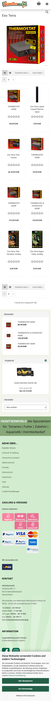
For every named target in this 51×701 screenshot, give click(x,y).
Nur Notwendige (25, 689)
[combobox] (21, 73)
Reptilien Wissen (9, 448)
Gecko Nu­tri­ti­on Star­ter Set (25, 383)
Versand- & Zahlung (10, 453)
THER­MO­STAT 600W (14, 107)
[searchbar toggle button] (47, 12)
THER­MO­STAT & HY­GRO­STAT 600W (37, 206)
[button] (4, 73)
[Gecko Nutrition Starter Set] (25, 372)
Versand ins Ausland (10, 458)
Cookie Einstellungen (10, 491)
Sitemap (5, 487)
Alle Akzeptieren (25, 681)
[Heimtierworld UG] (13, 4)
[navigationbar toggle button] (47, 4)
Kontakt (5, 467)
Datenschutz (7, 472)
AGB (4, 482)
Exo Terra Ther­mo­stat (13, 156)
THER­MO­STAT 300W (37, 156)
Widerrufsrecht (8, 463)
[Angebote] (46, 360)
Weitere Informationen (25, 696)
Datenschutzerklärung (16, 675)
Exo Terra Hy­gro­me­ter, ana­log (37, 252)
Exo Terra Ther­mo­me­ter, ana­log (14, 252)
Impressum (7, 477)
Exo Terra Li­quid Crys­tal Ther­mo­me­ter (37, 109)
